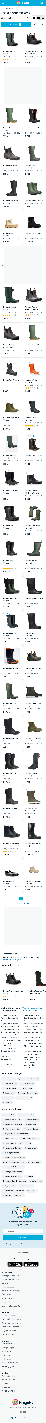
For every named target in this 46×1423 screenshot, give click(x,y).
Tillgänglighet (8, 1366)
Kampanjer (6, 1302)
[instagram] (20, 1412)
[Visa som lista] (38, 18)
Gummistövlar (8, 8)
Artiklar (5, 1283)
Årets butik (6, 1294)
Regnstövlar (19, 960)
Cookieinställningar (10, 1391)
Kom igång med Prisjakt (12, 1275)
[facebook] (24, 1412)
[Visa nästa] (25, 898)
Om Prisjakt (7, 1344)
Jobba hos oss (8, 1355)
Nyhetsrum (6, 1359)
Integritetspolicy (9, 1387)
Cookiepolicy (7, 1383)
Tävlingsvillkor (8, 1380)
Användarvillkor (9, 1376)
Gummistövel (6, 960)
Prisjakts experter (9, 1287)
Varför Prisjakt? (8, 1315)
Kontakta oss (7, 1351)
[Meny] (3, 3)
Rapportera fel (23, 903)
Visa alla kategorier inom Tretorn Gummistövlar (32, 1009)
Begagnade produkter (11, 1306)
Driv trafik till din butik (11, 1319)
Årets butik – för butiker (12, 1327)
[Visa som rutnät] (34, 18)
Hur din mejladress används (13, 1244)
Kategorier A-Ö (8, 1298)
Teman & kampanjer (10, 1291)
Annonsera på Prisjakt (11, 1323)
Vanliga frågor (8, 1347)
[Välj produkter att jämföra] (35, 24)
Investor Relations (10, 1362)
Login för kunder (9, 1330)
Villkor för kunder (9, 1334)
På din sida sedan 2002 (12, 1279)
